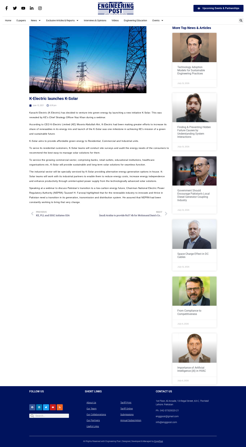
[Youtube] (23, 8)
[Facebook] (32, 407)
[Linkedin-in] (32, 8)
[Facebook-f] (7, 8)
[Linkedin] (39, 407)
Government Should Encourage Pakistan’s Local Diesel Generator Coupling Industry (193, 195)
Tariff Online (126, 408)
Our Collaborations (96, 414)
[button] (240, 20)
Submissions (127, 414)
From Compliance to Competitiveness (189, 312)
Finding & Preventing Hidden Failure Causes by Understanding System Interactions (194, 132)
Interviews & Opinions (95, 20)
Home (8, 20)
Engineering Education (135, 20)
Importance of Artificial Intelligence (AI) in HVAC (191, 369)
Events (155, 20)
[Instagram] (40, 8)
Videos (115, 20)
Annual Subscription (130, 420)
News (34, 20)
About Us (91, 402)
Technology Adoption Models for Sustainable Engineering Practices (191, 70)
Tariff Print (125, 402)
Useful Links (93, 426)
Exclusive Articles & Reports (60, 20)
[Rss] (60, 407)
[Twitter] (15, 8)
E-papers (21, 20)
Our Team (91, 408)
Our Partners (93, 420)
